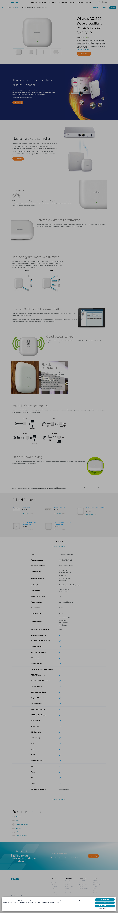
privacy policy (41, 900)
